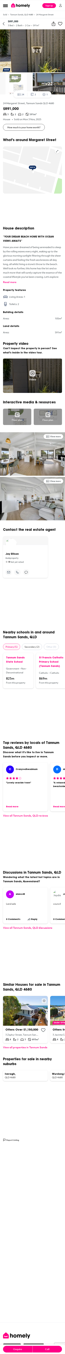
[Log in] (60, 5)
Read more (9, 282)
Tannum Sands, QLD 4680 (21, 14)
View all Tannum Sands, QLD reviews (25, 815)
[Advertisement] (32, 210)
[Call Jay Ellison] (17, 572)
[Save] (60, 23)
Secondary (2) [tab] (31, 646)
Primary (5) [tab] (12, 646)
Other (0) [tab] (51, 646)
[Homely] (32, 1335)
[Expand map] (57, 151)
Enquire (17, 1349)
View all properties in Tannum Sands (25, 1047)
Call (47, 1349)
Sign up (49, 5)
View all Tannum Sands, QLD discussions (27, 927)
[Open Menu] (5, 5)
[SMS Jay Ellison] (26, 572)
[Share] (53, 23)
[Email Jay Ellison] (8, 572)
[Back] (3, 23)
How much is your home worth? (23, 127)
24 (22, 94)
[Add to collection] (43, 1030)
